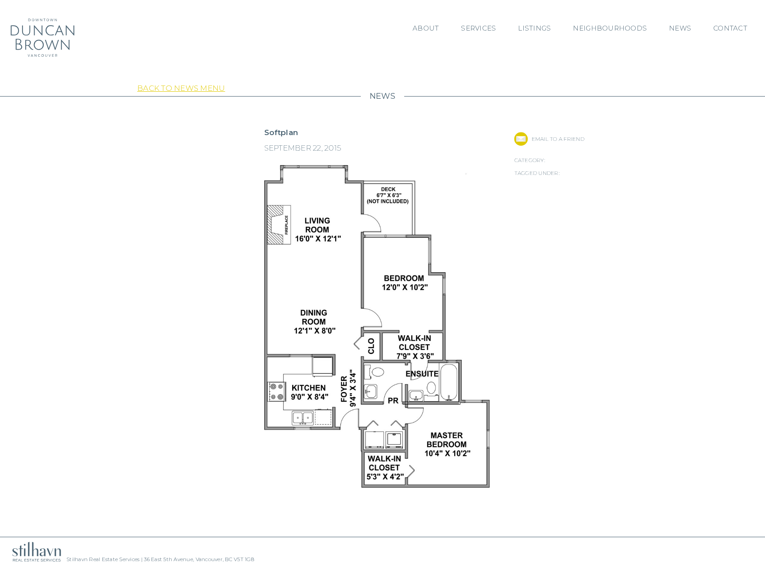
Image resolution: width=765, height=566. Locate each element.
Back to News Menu (181, 88)
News (680, 28)
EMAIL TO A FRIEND (558, 139)
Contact (730, 28)
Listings (534, 28)
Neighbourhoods (610, 28)
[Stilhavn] (33, 551)
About (426, 28)
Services (478, 28)
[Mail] (521, 139)
